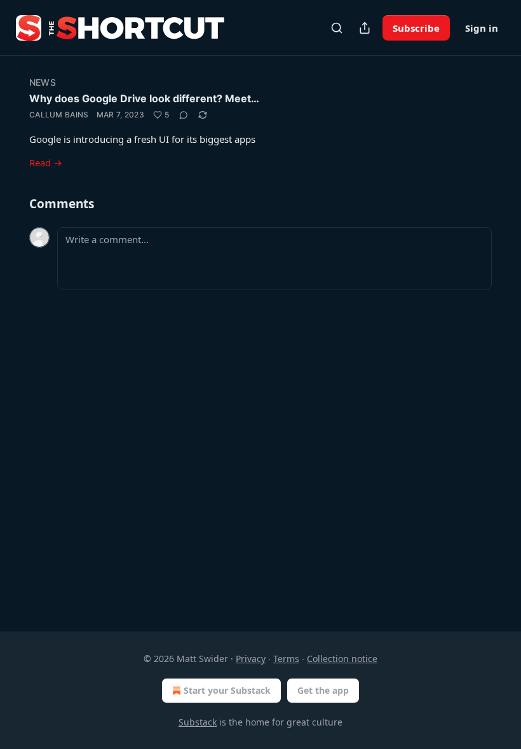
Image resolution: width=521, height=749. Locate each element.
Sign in (481, 28)
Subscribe (416, 28)
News (42, 82)
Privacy (251, 659)
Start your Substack (227, 690)
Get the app (323, 690)
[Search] (336, 28)
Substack (198, 722)
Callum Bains (59, 114)
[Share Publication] (364, 28)
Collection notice (342, 659)
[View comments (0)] (183, 115)
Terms (286, 659)
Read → (45, 162)
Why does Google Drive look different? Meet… (144, 98)
